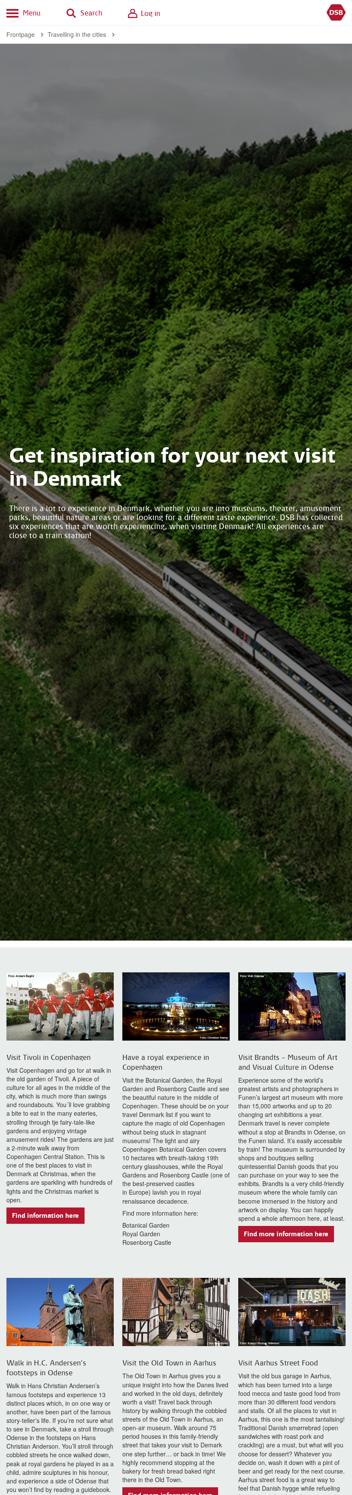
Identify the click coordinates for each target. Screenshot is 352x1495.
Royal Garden (141, 1233)
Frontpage (20, 34)
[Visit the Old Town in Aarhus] (176, 1312)
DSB (336, 12)
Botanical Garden (146, 1225)
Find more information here (286, 1234)
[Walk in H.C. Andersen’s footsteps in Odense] (60, 1312)
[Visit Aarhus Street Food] (292, 1312)
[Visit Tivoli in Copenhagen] (60, 1006)
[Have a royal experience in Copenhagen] (176, 1006)
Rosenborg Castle (146, 1242)
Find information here (45, 1215)
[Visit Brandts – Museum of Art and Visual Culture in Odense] (292, 1006)
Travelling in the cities (77, 34)
